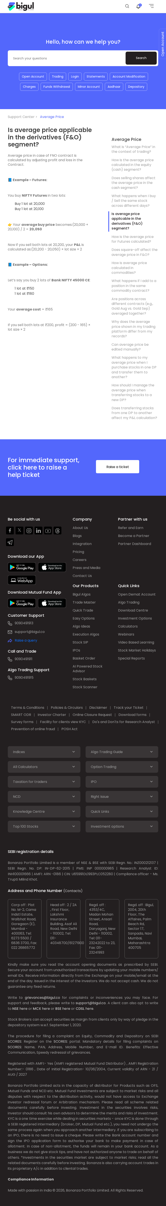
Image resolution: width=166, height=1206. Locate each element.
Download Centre (133, 610)
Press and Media (86, 567)
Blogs (77, 535)
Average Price (52, 116)
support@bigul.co (30, 631)
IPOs (76, 650)
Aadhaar (114, 86)
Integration (82, 543)
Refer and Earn (130, 527)
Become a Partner (133, 535)
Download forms (132, 714)
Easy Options (84, 618)
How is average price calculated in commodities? (129, 267)
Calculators (128, 626)
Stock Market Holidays (137, 650)
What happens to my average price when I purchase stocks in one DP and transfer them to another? (134, 367)
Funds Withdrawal (56, 86)
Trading (57, 76)
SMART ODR (21, 714)
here (23, 1008)
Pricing (78, 551)
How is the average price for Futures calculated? (133, 239)
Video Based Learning (136, 642)
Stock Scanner (85, 687)
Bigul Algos (82, 594)
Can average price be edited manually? (130, 347)
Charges (29, 86)
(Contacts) (73, 890)
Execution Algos (86, 634)
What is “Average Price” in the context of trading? (133, 149)
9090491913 (24, 623)
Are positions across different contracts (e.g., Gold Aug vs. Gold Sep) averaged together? (132, 306)
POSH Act (69, 728)
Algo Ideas (81, 626)
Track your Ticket (129, 707)
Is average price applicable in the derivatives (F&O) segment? (127, 221)
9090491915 (24, 677)
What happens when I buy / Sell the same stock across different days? (134, 200)
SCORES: (15, 1041)
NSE (15, 1008)
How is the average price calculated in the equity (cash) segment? (133, 165)
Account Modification (129, 76)
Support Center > (23, 116)
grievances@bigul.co (42, 997)
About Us (80, 527)
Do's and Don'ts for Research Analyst (123, 721)
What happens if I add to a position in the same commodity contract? (134, 285)
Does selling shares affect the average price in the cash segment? (133, 182)
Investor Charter (52, 714)
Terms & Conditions (27, 707)
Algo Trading (128, 602)
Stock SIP (80, 642)
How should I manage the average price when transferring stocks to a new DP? (133, 392)
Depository (136, 86)
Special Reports (131, 658)
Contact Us (82, 575)
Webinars (126, 634)
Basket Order (84, 658)
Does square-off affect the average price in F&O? (135, 252)
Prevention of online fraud (33, 728)
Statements (96, 76)
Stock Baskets (85, 679)
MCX (37, 1008)
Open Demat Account (137, 594)
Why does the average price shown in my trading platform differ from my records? (133, 329)
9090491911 (23, 658)
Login (75, 76)
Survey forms (22, 721)
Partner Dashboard (134, 543)
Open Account (33, 76)
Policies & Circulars (67, 707)
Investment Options (135, 618)
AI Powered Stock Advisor (87, 669)
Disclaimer (98, 707)
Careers (79, 559)
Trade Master (84, 602)
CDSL (80, 1008)
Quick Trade (83, 610)
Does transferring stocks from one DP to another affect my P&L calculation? (134, 413)
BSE (58, 1008)
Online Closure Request (92, 714)
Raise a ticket (117, 466)
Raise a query (26, 640)
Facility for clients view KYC (63, 721)
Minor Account (89, 86)
